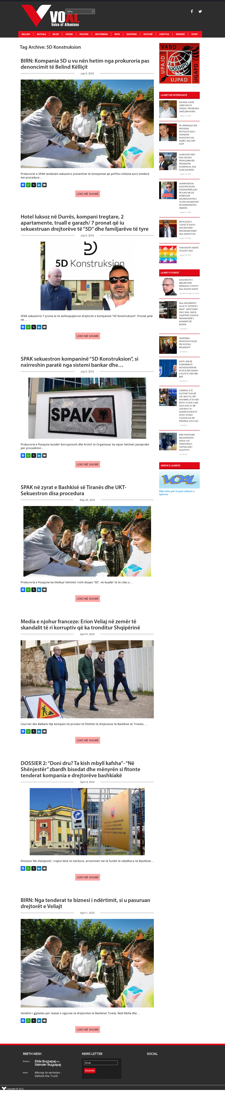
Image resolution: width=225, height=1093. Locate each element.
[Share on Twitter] (33, 185)
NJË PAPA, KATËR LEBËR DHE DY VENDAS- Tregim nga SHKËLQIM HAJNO (189, 107)
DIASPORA (132, 34)
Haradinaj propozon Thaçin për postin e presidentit (188, 343)
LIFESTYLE (164, 34)
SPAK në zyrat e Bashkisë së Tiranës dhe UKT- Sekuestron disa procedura (73, 491)
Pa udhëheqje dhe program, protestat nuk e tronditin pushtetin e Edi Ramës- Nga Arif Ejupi (188, 135)
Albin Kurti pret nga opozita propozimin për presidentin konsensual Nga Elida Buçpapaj (187, 162)
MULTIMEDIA (101, 34)
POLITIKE (84, 34)
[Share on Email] (44, 185)
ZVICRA (69, 34)
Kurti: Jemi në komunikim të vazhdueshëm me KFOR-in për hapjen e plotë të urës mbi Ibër (188, 369)
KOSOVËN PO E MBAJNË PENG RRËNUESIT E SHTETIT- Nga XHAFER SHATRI (189, 284)
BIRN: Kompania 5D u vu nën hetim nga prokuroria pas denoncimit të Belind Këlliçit (85, 64)
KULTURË (148, 34)
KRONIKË (180, 34)
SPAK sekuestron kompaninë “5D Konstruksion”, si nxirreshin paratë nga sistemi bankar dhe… (79, 362)
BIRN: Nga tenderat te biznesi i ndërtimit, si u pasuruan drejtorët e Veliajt (85, 903)
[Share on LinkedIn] (39, 185)
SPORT (194, 34)
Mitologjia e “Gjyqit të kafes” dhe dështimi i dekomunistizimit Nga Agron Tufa (188, 228)
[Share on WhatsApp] (28, 185)
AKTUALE (41, 34)
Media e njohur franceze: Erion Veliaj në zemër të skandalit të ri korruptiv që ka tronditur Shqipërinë (80, 625)
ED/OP (56, 34)
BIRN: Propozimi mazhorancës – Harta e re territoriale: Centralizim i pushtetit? (187, 442)
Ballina (26, 34)
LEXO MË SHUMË (88, 194)
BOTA (117, 34)
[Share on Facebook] (23, 185)
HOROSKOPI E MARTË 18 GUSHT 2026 (189, 249)
